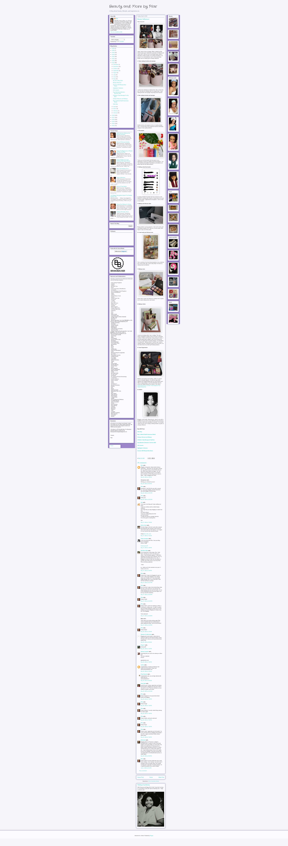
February (115, 110)
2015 (113, 121)
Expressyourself (144, 545)
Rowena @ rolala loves (146, 634)
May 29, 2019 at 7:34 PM (146, 699)
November (116, 66)
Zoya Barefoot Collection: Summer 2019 (146, 442)
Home (151, 777)
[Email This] (148, 458)
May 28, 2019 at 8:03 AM (146, 642)
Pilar (142, 486)
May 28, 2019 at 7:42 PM (146, 648)
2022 (113, 56)
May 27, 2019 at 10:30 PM (146, 594)
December (116, 64)
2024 (113, 52)
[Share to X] (151, 458)
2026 (113, 48)
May (114, 78)
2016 (113, 119)
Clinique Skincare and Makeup (144, 437)
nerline (142, 664)
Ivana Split (143, 683)
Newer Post (140, 777)
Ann (142, 502)
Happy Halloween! (121, 177)
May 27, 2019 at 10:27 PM (146, 582)
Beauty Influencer (117, 82)
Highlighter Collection (142, 448)
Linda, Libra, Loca (147, 533)
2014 (113, 123)
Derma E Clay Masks (122, 186)
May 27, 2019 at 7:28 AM (146, 522)
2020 (113, 60)
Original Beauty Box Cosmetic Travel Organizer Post (148, 385)
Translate (121, 41)
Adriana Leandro (144, 651)
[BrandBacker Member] (117, 271)
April (114, 106)
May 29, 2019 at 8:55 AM (146, 680)
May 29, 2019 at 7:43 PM (146, 737)
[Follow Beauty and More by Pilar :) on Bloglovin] (120, 252)
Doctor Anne (144, 525)
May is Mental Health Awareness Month (146, 434)
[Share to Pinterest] (154, 458)
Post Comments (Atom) (154, 781)
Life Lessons (140, 445)
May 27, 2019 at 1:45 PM (146, 547)
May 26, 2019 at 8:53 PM (146, 483)
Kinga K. (143, 645)
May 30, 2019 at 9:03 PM (146, 756)
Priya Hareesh (144, 674)
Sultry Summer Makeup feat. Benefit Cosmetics (123, 133)
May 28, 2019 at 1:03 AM (146, 631)
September (116, 70)
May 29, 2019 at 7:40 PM (146, 713)
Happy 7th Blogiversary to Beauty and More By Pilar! (124, 151)
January (115, 112)
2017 (113, 117)
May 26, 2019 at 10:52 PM (146, 499)
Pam (142, 465)
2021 (113, 58)
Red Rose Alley (144, 550)
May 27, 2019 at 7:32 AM (146, 535)
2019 (113, 62)
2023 (113, 54)
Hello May (139, 431)
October (115, 68)
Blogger (151, 835)
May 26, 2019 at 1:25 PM (146, 477)
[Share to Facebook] (152, 458)
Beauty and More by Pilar (133, 6)
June (114, 76)
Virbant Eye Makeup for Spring (124, 204)
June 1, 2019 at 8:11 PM (146, 768)
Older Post (161, 777)
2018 (113, 115)
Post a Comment (143, 770)
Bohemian (143, 740)
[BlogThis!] (150, 458)
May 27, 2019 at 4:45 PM (146, 570)
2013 (113, 125)
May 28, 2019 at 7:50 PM (146, 662)
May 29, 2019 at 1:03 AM (146, 671)
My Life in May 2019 (118, 80)
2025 (113, 50)
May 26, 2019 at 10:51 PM (146, 493)
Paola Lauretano (144, 538)
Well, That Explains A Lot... (123, 168)
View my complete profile (116, 32)
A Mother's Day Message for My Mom (146, 439)
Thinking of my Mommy (143, 784)
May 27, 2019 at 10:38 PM (146, 615)
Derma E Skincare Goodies (123, 142)
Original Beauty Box (141, 386)
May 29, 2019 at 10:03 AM (146, 691)
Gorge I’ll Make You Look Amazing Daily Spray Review (123, 160)
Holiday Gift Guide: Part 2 (123, 211)
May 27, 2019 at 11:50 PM (146, 625)
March (115, 108)
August (115, 72)
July (114, 74)
